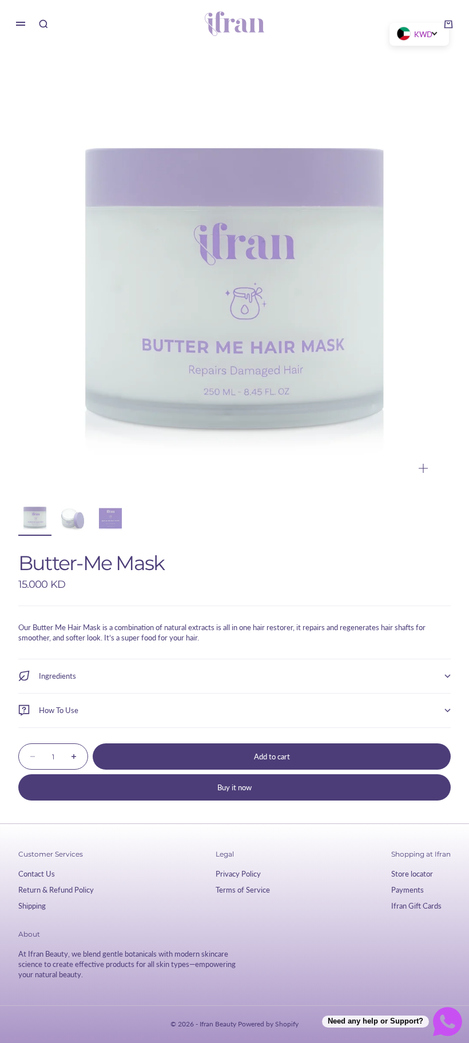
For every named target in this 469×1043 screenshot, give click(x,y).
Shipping (32, 905)
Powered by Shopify (268, 1024)
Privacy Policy (238, 873)
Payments (407, 889)
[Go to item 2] (72, 517)
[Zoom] (423, 468)
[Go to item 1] (34, 517)
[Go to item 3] (110, 517)
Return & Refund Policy (56, 889)
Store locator (412, 873)
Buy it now (234, 787)
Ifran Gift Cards (416, 905)
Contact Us (36, 873)
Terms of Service (243, 889)
